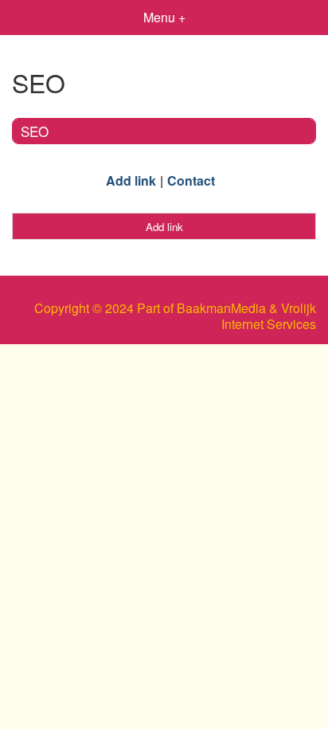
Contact (191, 180)
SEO (35, 131)
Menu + (164, 17)
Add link (131, 180)
